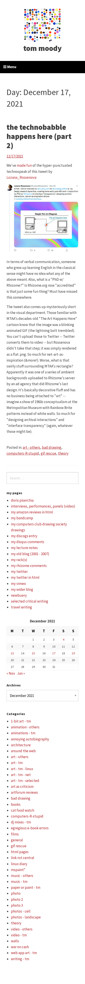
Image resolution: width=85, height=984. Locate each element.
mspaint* (18, 869)
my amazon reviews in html (32, 512)
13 (12, 653)
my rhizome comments (29, 565)
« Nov (11, 673)
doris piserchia (22, 500)
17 (53, 653)
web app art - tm (24, 952)
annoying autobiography (30, 739)
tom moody (42, 48)
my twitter (19, 571)
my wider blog (22, 589)
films (15, 834)
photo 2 (17, 899)
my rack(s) (19, 559)
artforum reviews (24, 792)
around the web (23, 750)
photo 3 (17, 905)
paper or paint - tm (25, 887)
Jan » (21, 673)
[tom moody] (42, 24)
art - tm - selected (25, 780)
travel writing (21, 607)
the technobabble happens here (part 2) (39, 136)
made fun (24, 165)
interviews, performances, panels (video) (43, 506)
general (17, 840)
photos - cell (21, 911)
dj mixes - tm (21, 822)
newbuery (19, 595)
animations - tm (23, 733)
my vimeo (18, 583)
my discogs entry (24, 536)
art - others (31, 447)
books (15, 804)
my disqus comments (27, 541)
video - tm (19, 935)
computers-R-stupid (23, 453)
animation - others (25, 727)
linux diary (19, 863)
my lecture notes (24, 547)
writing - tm (20, 958)
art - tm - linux (22, 768)
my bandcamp (22, 518)
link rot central (22, 857)
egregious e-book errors (30, 828)
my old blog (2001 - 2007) (30, 553)
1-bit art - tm (21, 721)
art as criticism (22, 786)
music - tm (19, 881)
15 (33, 653)
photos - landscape (26, 917)
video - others (21, 929)
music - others (22, 875)
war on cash (20, 946)
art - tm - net (21, 774)
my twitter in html (25, 577)
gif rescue (48, 453)
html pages (20, 851)
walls (15, 941)
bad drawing (51, 447)
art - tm (17, 762)
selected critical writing (29, 601)
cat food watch (22, 810)
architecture (21, 745)
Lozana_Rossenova (21, 177)
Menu (11, 66)
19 (73, 653)
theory (63, 453)
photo (15, 893)
